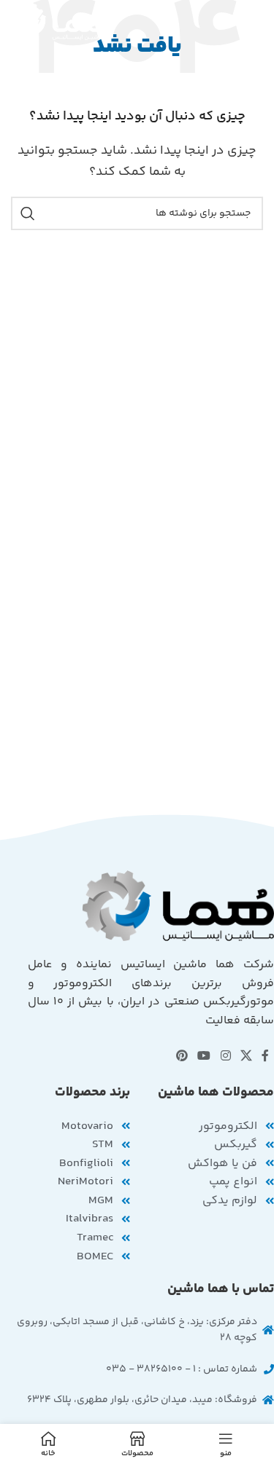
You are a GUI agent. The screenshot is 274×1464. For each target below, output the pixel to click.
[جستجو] (28, 213)
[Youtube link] (204, 1057)
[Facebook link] (265, 1057)
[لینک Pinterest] (181, 1057)
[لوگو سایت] (60, 22)
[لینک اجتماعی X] (245, 1057)
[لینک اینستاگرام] (225, 1057)
